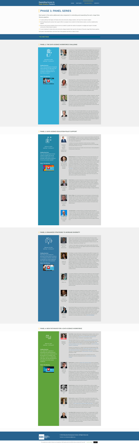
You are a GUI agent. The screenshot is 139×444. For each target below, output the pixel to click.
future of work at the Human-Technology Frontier (87, 336)
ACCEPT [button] (95, 442)
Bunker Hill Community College (85, 362)
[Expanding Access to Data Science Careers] (47, 3)
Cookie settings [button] (89, 442)
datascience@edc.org (70, 437)
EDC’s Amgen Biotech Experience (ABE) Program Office (83, 403)
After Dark (71, 168)
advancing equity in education (87, 351)
